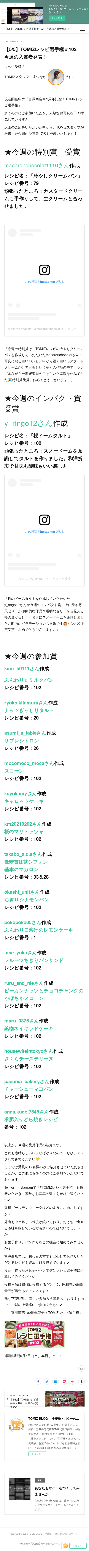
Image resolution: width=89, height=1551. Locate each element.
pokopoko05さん (22, 922)
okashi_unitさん (22, 891)
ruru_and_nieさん (24, 982)
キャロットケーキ (24, 800)
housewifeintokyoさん (28, 1050)
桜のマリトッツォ (24, 831)
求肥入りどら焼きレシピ (31, 1119)
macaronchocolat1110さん (36, 165)
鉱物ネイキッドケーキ (28, 1028)
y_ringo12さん (28, 422)
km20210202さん (23, 823)
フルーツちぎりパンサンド (34, 960)
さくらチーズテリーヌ (29, 1058)
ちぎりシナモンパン (26, 899)
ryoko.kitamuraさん (26, 702)
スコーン (14, 770)
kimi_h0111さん (22, 668)
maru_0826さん (21, 1020)
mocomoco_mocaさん (29, 763)
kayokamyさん (20, 793)
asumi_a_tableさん (25, 732)
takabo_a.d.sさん (23, 853)
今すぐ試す (57, 18)
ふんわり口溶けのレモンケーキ (38, 929)
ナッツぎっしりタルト (29, 710)
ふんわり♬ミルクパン (29, 679)
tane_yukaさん (20, 952)
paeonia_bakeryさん (27, 1081)
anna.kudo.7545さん (26, 1111)
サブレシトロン (21, 740)
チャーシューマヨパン (29, 1088)
